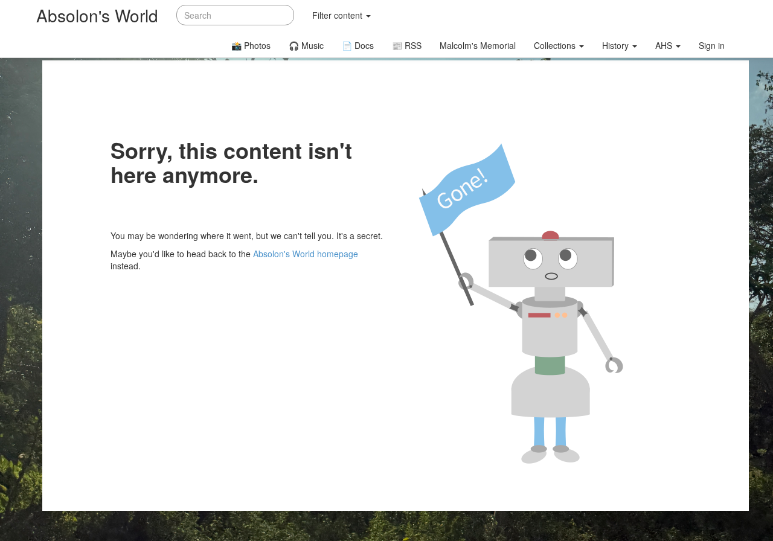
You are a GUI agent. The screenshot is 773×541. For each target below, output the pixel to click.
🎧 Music (306, 45)
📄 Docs (358, 45)
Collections (556, 45)
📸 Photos (251, 45)
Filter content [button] (338, 15)
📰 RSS (407, 45)
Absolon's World (97, 15)
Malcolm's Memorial (478, 45)
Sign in (712, 45)
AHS (665, 45)
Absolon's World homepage (305, 254)
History (616, 45)
